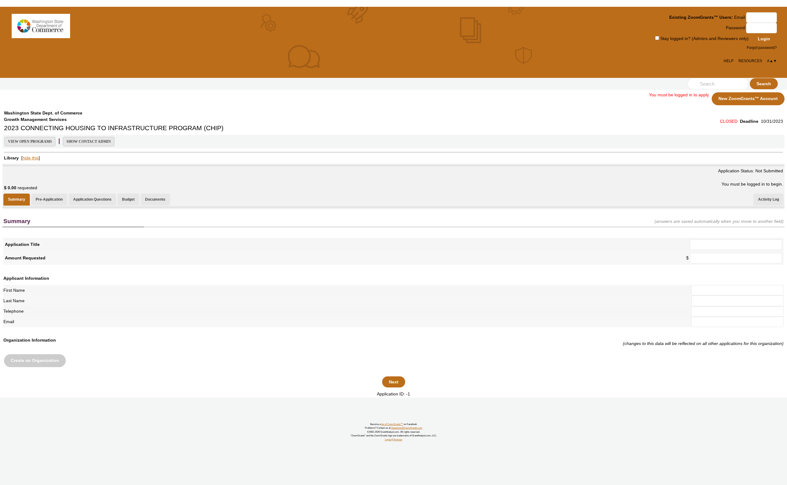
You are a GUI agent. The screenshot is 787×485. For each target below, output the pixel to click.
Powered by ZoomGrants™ (36, 44)
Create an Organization (35, 360)
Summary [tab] (16, 199)
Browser (398, 439)
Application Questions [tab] (92, 199)
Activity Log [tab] (768, 199)
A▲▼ (772, 61)
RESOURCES (750, 61)
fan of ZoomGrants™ (392, 424)
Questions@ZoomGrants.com (406, 428)
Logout (388, 439)
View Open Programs (30, 141)
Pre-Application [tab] (49, 199)
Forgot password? (762, 48)
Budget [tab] (128, 199)
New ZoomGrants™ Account (748, 98)
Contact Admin (88, 141)
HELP (729, 61)
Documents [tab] (155, 199)
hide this (30, 157)
